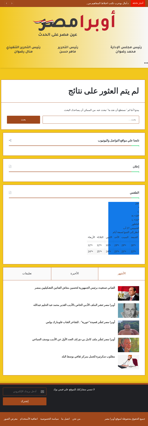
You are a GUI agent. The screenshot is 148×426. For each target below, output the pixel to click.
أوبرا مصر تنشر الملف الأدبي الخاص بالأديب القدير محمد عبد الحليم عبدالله (74, 305)
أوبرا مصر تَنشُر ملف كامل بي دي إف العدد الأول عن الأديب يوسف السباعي (73, 339)
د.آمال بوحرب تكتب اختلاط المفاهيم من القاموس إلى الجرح (98, 3)
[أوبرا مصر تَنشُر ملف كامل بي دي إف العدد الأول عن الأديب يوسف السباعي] (128, 345)
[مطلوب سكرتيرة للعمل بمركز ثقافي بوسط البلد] (128, 362)
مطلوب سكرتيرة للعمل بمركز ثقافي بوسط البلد (88, 356)
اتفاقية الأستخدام (29, 419)
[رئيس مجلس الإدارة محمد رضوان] (74, 33)
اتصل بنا (65, 419)
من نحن (76, 419)
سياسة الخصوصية (49, 419)
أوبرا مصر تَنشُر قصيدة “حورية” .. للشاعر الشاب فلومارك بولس (80, 322)
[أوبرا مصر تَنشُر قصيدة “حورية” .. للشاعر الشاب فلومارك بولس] (128, 328)
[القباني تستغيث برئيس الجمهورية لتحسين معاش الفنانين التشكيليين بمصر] (128, 293)
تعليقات (27, 273)
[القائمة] (146, 63)
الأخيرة (75, 273)
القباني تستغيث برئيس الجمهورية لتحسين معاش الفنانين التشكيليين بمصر (75, 288)
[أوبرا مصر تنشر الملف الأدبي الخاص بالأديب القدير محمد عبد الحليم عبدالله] (128, 310)
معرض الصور (11, 419)
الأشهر (122, 273)
